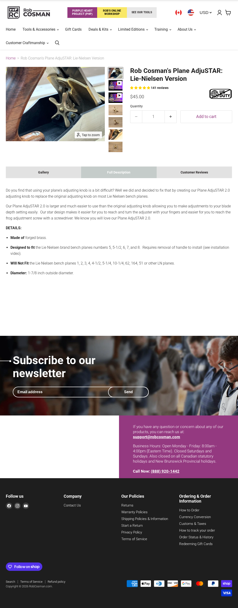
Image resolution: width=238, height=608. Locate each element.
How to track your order (197, 530)
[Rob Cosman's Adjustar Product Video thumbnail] (115, 85)
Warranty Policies (134, 512)
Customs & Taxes (192, 524)
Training (161, 29)
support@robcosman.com (156, 437)
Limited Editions (131, 29)
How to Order (189, 510)
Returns (127, 505)
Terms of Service (134, 539)
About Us (185, 29)
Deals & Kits (99, 29)
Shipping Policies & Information (144, 519)
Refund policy (56, 581)
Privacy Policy (131, 532)
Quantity (136, 106)
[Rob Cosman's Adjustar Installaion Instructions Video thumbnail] (115, 97)
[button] (140, 88)
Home (11, 29)
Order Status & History (196, 537)
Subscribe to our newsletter (54, 366)
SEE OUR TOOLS (142, 12)
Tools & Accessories (39, 29)
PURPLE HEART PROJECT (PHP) (82, 12)
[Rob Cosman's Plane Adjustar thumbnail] (115, 110)
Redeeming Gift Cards (196, 544)
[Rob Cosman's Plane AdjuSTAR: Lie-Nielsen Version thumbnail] (115, 73)
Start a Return (132, 525)
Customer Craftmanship (26, 43)
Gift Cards (73, 29)
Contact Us (72, 505)
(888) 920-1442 (165, 471)
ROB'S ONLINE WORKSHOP (112, 12)
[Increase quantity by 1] (171, 116)
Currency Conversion (195, 517)
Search (10, 581)
